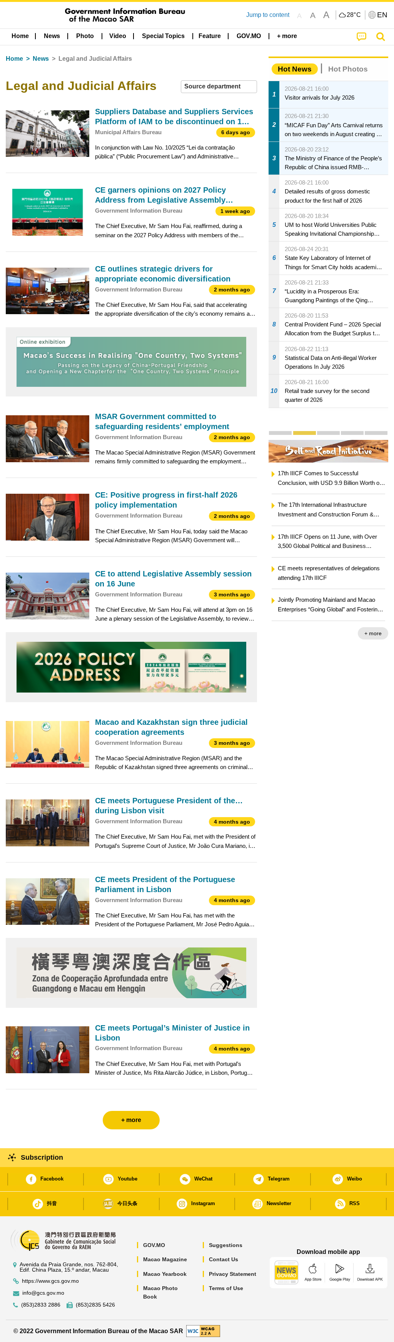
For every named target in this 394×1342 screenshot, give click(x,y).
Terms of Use (226, 1288)
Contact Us (223, 1259)
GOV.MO (154, 1245)
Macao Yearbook (165, 1274)
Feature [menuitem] (210, 36)
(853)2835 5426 (95, 1305)
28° (354, 15)
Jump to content (267, 15)
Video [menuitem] (117, 36)
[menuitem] (52, 36)
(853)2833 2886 (40, 1305)
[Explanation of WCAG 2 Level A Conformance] (203, 1330)
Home (14, 58)
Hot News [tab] (295, 69)
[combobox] (219, 87)
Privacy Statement (232, 1274)
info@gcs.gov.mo (43, 1293)
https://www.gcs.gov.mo (50, 1281)
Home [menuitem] (20, 36)
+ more (328, 633)
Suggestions (225, 1245)
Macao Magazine (165, 1259)
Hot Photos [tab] (348, 69)
